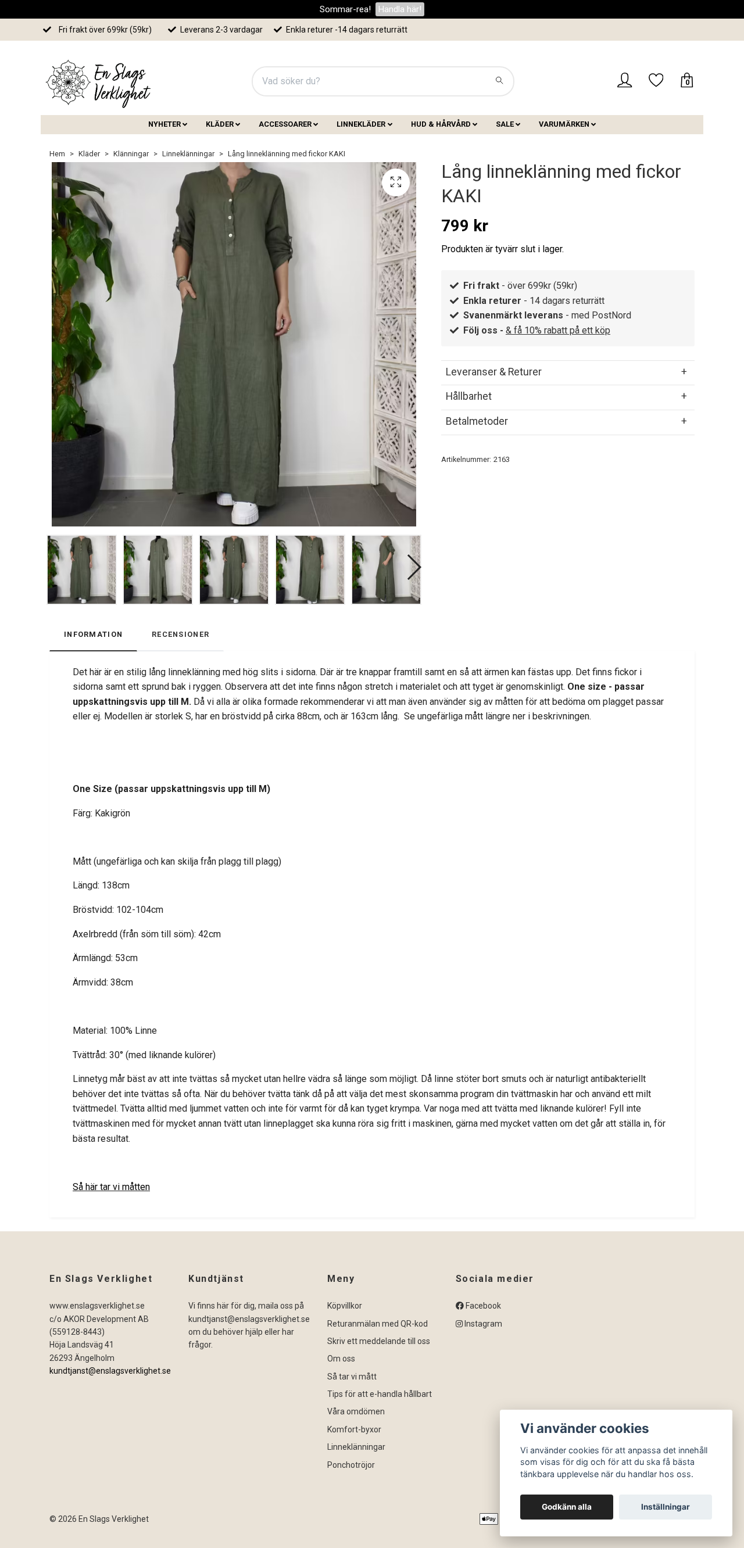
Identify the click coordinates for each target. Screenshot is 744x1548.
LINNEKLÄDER (361, 124)
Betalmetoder (477, 421)
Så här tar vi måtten (111, 1186)
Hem (57, 153)
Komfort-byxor (354, 1429)
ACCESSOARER (285, 124)
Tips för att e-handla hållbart (379, 1394)
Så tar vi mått (352, 1376)
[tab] (568, 372)
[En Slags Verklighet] (99, 81)
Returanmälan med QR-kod (377, 1323)
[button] (413, 567)
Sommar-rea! (345, 9)
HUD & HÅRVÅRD (441, 124)
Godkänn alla (567, 1506)
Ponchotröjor (351, 1465)
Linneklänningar (188, 153)
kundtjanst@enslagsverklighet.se (110, 1370)
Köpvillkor (344, 1305)
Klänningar (131, 153)
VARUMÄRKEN (564, 124)
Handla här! (399, 9)
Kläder (89, 153)
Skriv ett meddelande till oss (378, 1341)
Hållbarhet (469, 396)
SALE (505, 124)
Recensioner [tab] (180, 634)
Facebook (482, 1305)
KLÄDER (220, 124)
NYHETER (164, 124)
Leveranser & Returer (494, 372)
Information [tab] (93, 634)
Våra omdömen (356, 1411)
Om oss (341, 1358)
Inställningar (665, 1506)
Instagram (482, 1323)
